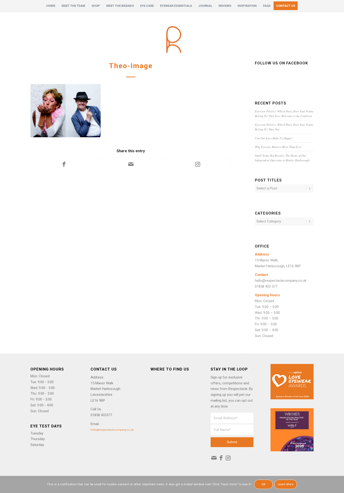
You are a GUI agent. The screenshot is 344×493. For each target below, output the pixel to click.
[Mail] (214, 458)
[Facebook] (221, 458)
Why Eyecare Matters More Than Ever (278, 147)
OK (264, 484)
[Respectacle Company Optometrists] (172, 36)
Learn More (286, 484)
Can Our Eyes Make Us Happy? (274, 138)
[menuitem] (50, 6)
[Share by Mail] (131, 165)
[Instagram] (228, 458)
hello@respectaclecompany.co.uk (280, 280)
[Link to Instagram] (197, 165)
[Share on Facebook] (64, 165)
